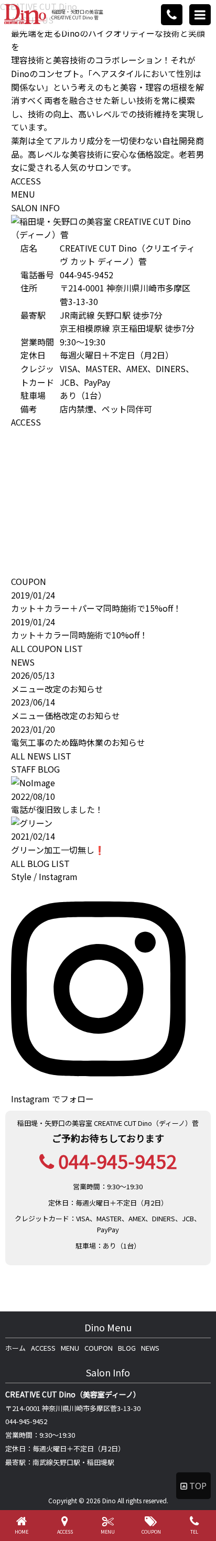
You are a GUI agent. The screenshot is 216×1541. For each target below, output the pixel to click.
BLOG (127, 1348)
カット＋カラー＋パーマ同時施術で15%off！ (96, 608)
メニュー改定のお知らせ (57, 688)
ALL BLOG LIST (40, 863)
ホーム (15, 1348)
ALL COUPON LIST (47, 648)
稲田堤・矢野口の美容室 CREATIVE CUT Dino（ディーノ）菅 (108, 1123)
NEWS (150, 1348)
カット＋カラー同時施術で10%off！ (79, 634)
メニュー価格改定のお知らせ (65, 715)
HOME (21, 1531)
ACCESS (26, 181)
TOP (198, 1485)
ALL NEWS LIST (41, 756)
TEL (194, 1531)
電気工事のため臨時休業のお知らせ (78, 742)
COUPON (98, 1348)
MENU (23, 194)
